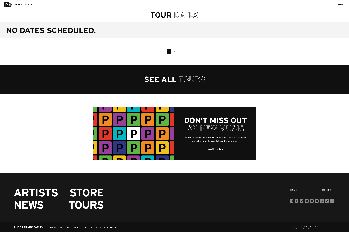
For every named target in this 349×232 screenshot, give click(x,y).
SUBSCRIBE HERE (215, 149)
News (28, 205)
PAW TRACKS (110, 227)
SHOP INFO (318, 226)
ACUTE (98, 227)
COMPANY (76, 227)
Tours (86, 205)
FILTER (22, 5)
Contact (294, 190)
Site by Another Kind (302, 228)
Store (87, 192)
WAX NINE (88, 227)
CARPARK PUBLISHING (59, 227)
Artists (36, 192)
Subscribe (327, 190)
